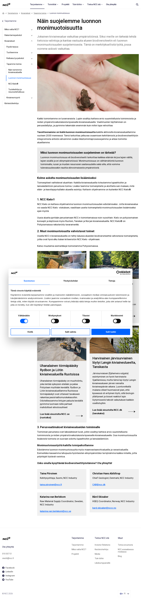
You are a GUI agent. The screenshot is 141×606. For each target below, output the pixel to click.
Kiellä (30, 332)
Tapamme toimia (40, 13)
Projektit (75, 554)
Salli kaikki (111, 332)
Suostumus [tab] (29, 281)
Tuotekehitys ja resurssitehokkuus (16, 90)
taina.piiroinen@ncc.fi (51, 484)
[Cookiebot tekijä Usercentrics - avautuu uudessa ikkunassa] (118, 273)
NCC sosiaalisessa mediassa (126, 550)
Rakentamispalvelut (13, 35)
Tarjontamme (13, 13)
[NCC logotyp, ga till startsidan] (6, 4)
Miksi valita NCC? (12, 29)
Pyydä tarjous (12, 47)
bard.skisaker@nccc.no (104, 508)
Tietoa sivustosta (125, 545)
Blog (120, 556)
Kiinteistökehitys (12, 103)
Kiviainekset (25, 13)
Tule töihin (99, 558)
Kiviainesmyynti (13, 97)
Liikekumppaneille (102, 563)
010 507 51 (7, 554)
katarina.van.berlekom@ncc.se (55, 511)
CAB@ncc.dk (98, 484)
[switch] (55, 321)
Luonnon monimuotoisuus (19, 78)
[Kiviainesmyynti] (31, 98)
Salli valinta (70, 332)
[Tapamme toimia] (31, 64)
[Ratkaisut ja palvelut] (31, 58)
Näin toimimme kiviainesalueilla (15, 71)
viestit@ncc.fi (8, 558)
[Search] (137, 4)
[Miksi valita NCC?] (31, 29)
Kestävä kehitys (101, 549)
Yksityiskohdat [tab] (70, 281)
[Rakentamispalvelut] (31, 35)
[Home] (3, 13)
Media (97, 554)
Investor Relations (102, 545)
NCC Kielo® (13, 84)
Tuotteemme (12, 52)
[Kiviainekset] (31, 41)
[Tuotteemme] (31, 52)
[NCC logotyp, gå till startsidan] (35, 538)
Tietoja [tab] (112, 281)
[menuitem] (37, 4)
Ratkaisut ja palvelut (15, 58)
